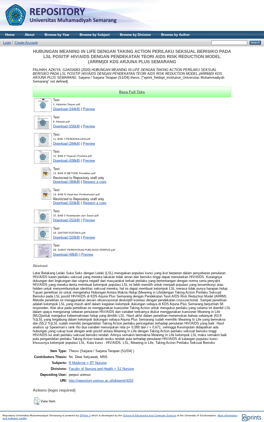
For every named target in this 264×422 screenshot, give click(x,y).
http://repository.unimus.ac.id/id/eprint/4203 (101, 381)
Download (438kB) (66, 161)
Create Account (26, 43)
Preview (89, 109)
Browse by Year (57, 35)
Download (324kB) (66, 203)
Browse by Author (175, 35)
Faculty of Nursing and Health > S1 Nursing (101, 369)
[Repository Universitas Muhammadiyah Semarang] (67, 30)
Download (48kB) (65, 254)
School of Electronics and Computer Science (149, 415)
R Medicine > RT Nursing (87, 363)
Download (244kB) (66, 109)
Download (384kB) (66, 182)
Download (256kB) (66, 126)
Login (7, 43)
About (29, 35)
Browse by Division (135, 35)
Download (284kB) (66, 143)
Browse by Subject (95, 35)
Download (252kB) (66, 220)
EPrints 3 (85, 415)
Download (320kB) (66, 237)
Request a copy (94, 182)
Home (9, 35)
